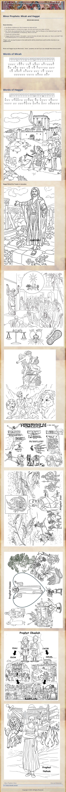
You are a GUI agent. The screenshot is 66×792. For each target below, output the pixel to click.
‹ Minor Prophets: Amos (10, 783)
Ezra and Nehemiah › (56, 783)
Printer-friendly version (11, 785)
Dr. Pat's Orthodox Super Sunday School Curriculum (33, 3)
